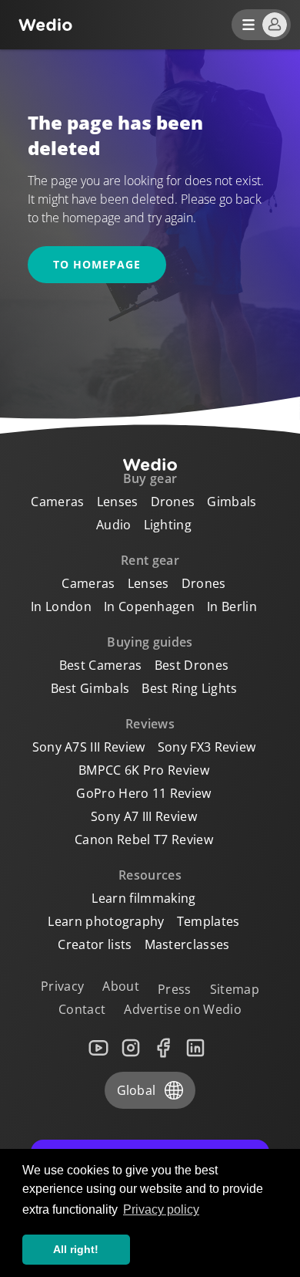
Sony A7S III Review (88, 746)
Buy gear (150, 478)
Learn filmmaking (143, 898)
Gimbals (231, 501)
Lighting (168, 524)
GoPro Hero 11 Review (143, 793)
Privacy (62, 986)
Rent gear (150, 560)
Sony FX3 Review (207, 746)
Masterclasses (187, 944)
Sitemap (234, 989)
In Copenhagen (149, 606)
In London (61, 606)
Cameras (57, 501)
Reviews (150, 723)
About (120, 986)
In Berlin (232, 606)
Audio (114, 524)
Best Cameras (100, 665)
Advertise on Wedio (183, 1009)
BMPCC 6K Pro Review (143, 770)
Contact (81, 1009)
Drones (173, 501)
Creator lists (95, 944)
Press (175, 989)
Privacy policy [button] (161, 1209)
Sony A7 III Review (144, 816)
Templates (208, 921)
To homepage (97, 264)
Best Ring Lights (189, 688)
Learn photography (106, 921)
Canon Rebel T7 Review (144, 839)
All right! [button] (75, 1249)
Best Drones (192, 665)
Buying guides (149, 641)
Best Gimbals (90, 688)
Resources (150, 875)
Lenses (117, 501)
